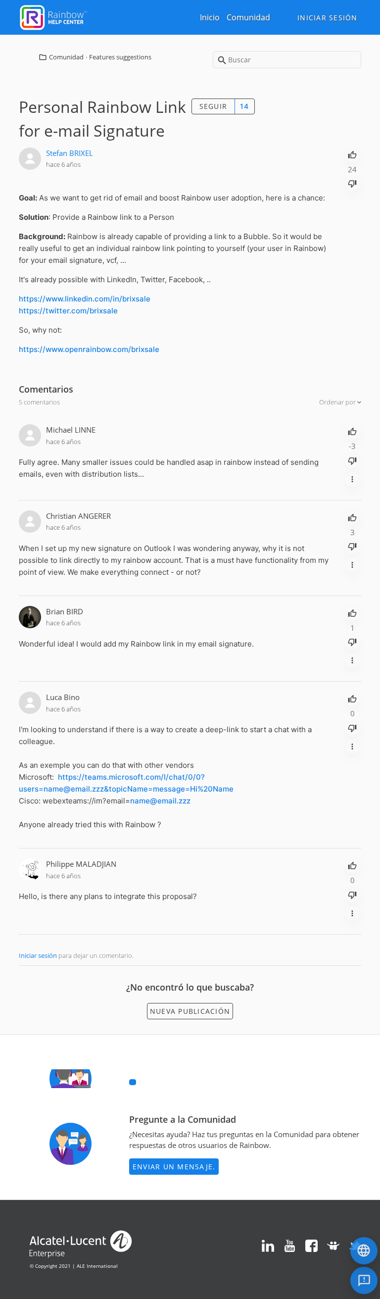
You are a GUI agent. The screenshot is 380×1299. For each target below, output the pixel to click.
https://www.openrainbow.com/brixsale (89, 349)
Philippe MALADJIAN (81, 864)
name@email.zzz (160, 800)
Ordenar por (338, 402)
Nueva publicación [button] (190, 1011)
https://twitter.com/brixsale (68, 310)
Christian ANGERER (78, 516)
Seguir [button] (213, 106)
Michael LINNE (70, 430)
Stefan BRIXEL (69, 153)
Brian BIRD (64, 611)
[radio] (352, 154)
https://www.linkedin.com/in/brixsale (84, 298)
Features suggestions (120, 56)
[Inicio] (53, 16)
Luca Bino (63, 697)
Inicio (210, 17)
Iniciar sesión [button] (327, 17)
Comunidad (248, 17)
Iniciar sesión (38, 955)
